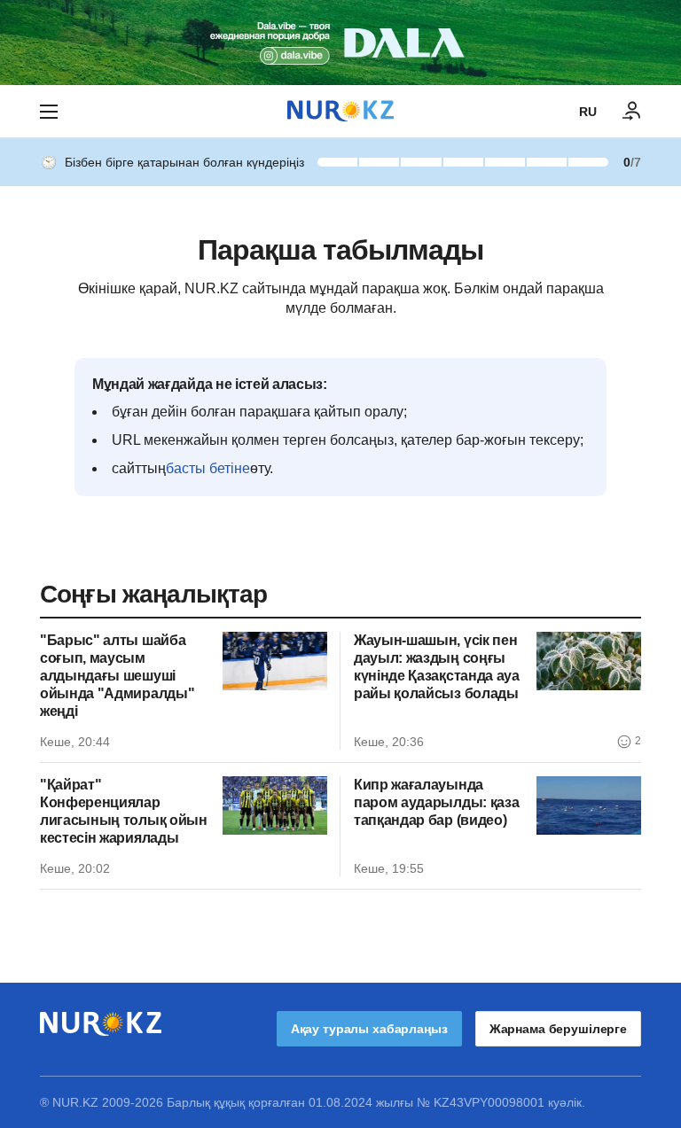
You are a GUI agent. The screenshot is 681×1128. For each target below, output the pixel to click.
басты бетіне (208, 468)
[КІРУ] (632, 111)
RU (588, 112)
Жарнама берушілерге (558, 1029)
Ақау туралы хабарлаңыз (369, 1029)
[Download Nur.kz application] (340, 42)
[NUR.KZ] (340, 111)
